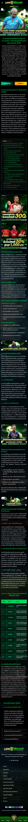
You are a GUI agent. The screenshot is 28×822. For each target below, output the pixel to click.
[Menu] (2, 3)
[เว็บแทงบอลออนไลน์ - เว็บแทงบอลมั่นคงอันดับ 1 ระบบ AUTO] (14, 2)
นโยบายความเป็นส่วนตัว (16, 810)
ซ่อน (9, 141)
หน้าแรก (5, 766)
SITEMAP (24, 810)
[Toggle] (2, 707)
